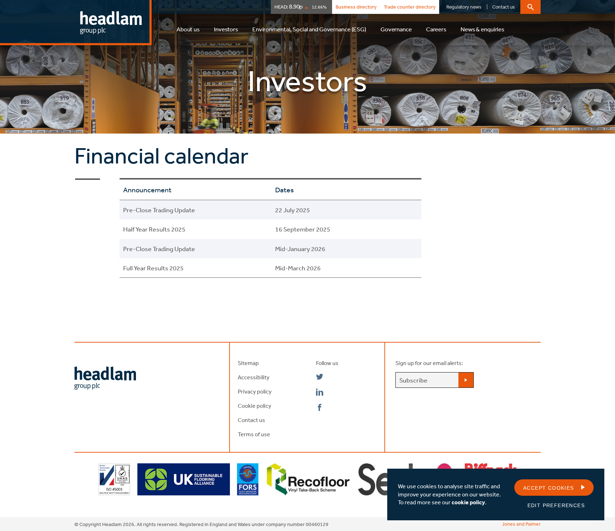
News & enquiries (482, 29)
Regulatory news (464, 6)
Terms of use (254, 434)
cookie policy (468, 502)
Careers (436, 29)
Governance (396, 29)
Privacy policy (255, 391)
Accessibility (253, 377)
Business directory (356, 7)
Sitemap (248, 362)
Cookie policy (254, 405)
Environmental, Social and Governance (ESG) (309, 29)
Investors (226, 29)
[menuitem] (188, 32)
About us (188, 29)
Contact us (503, 6)
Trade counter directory (410, 7)
